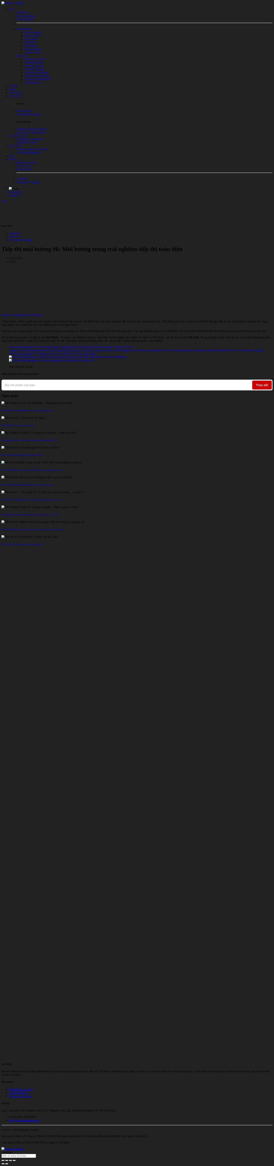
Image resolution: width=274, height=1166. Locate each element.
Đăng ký (14, 195)
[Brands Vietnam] (12, 3)
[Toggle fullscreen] (10, 1160)
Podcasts (14, 236)
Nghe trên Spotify (12, 315)
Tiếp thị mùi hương (20, 239)
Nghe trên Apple (33, 315)
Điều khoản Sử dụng (21, 1089)
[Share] (6, 1160)
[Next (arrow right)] (6, 1163)
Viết (3, 201)
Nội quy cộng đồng (20, 1096)
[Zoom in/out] (14, 1160)
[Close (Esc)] (2, 1160)
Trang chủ (15, 233)
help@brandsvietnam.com (24, 1120)
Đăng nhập (15, 192)
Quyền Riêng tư (18, 1092)
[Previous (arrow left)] (2, 1163)
